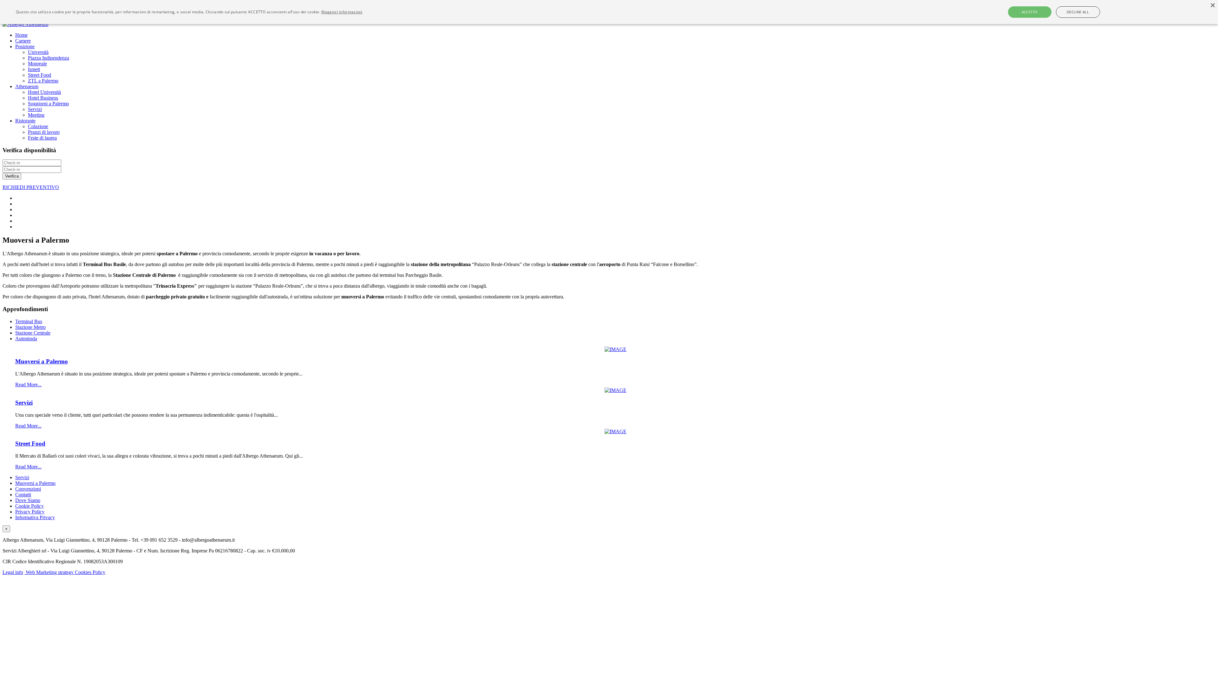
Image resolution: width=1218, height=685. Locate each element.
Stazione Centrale (32, 333)
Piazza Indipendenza (48, 58)
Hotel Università (44, 92)
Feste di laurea (42, 137)
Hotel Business (43, 98)
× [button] (1212, 5)
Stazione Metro (30, 327)
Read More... (28, 384)
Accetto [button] (1030, 12)
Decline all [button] (1078, 12)
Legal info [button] (13, 572)
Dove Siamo (27, 500)
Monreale (37, 63)
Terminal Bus (28, 321)
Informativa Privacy (35, 517)
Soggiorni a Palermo (48, 103)
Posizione (25, 46)
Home (21, 35)
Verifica (12, 176)
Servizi (35, 109)
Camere (23, 40)
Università (38, 52)
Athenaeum (26, 86)
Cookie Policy (29, 506)
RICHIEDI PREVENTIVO (31, 187)
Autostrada (26, 338)
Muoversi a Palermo (41, 361)
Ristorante (25, 120)
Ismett (34, 69)
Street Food (39, 75)
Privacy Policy (29, 511)
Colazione (38, 126)
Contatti (23, 494)
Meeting (36, 115)
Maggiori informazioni (341, 12)
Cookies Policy (90, 572)
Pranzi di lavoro (44, 132)
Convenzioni (28, 489)
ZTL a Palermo (43, 80)
